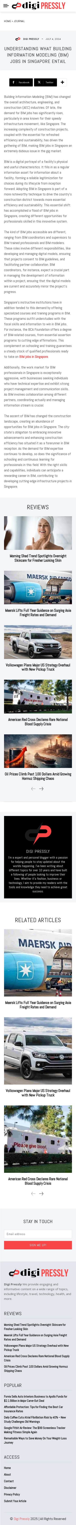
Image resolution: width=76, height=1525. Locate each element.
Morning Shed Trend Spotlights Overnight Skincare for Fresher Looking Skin (38, 558)
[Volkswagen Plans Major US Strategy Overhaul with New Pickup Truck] (38, 642)
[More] (62, 82)
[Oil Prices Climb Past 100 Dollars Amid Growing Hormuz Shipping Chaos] (38, 751)
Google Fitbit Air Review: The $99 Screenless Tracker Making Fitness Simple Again (34, 1430)
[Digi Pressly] (18, 39)
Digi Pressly (31, 39)
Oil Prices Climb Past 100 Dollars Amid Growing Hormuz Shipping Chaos (38, 776)
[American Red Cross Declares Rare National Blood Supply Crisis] (38, 696)
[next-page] (41, 789)
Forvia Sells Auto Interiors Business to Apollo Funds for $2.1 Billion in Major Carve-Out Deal (35, 1399)
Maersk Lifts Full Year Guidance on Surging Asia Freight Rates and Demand (38, 612)
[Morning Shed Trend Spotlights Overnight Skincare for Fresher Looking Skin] (38, 533)
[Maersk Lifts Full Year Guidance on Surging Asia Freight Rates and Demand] (38, 587)
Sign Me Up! (38, 1245)
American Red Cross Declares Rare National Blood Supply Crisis (38, 722)
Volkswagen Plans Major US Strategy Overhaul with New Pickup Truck (38, 667)
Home (7, 21)
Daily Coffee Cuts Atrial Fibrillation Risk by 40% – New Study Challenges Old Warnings (35, 1419)
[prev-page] (33, 789)
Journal (19, 21)
